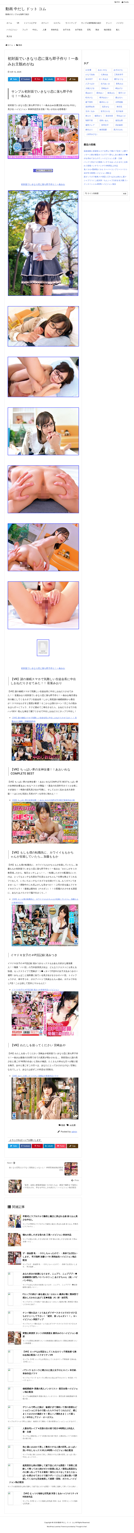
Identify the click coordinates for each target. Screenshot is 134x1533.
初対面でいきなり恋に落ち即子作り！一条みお (43, 184)
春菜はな (111, 93)
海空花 (119, 106)
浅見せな (105, 106)
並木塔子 (89, 79)
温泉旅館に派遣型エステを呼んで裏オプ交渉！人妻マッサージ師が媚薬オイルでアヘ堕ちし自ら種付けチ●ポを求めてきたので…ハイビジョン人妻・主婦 (106, 154)
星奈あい (100, 93)
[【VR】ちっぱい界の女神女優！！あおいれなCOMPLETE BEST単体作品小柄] (45, 822)
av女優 (73, 1125)
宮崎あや (105, 88)
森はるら (119, 97)
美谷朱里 (109, 116)
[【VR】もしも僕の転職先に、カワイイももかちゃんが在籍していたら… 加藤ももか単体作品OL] (45, 925)
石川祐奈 (119, 111)
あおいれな (102, 70)
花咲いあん (104, 120)
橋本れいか (104, 102)
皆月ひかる (105, 111)
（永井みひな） (91, 134)
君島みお (119, 84)
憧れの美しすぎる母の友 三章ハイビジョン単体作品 (47, 1234)
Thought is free (81, 1526)
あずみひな (118, 70)
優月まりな (118, 79)
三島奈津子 (118, 74)
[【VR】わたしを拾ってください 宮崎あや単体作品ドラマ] (45, 1098)
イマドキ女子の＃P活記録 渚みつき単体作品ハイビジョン (35, 989)
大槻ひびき (90, 88)
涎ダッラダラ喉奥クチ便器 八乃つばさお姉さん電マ (105, 177)
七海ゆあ (104, 74)
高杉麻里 (119, 125)
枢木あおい (104, 97)
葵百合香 (119, 120)
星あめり (89, 93)
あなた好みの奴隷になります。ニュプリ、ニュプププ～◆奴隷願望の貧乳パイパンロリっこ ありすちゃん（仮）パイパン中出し (50, 1277)
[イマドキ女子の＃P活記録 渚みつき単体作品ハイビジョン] (45, 1014)
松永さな (89, 97)
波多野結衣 (90, 106)
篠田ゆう (98, 116)
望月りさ (122, 93)
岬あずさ (119, 88)
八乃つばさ (90, 84)
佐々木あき (103, 79)
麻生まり (89, 129)
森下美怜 (89, 102)
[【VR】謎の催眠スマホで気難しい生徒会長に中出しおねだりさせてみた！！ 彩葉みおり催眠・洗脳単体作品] (45, 741)
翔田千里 (89, 120)
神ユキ (88, 116)
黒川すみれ (118, 129)
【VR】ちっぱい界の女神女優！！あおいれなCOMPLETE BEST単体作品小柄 (43, 800)
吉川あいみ (105, 84)
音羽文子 (105, 125)
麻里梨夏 (103, 129)
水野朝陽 (119, 102)
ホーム (10, 45)
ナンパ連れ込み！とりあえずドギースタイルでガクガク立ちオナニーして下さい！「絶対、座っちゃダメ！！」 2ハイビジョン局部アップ (50, 1316)
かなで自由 (90, 74)
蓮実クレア (90, 125)
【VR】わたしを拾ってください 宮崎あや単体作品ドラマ (35, 1076)
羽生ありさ (121, 116)
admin (74, 1131)
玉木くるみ (90, 111)
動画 (20, 45)
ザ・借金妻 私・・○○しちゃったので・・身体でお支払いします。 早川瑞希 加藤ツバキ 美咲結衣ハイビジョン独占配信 (50, 1256)
